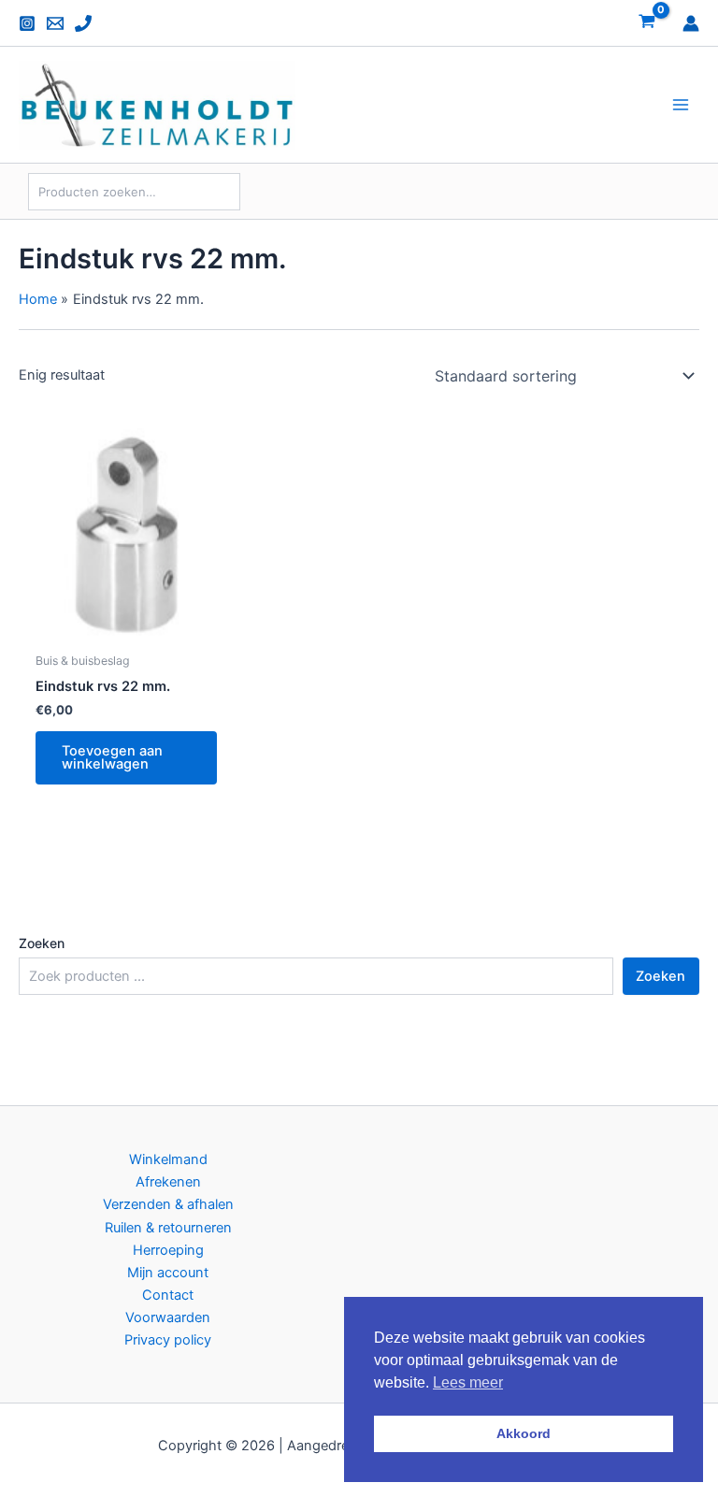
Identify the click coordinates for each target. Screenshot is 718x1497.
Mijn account (167, 1272)
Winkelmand (168, 1159)
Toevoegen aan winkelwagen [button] (112, 757)
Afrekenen (168, 1181)
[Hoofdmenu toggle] (680, 104)
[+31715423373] (83, 23)
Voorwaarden (167, 1317)
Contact (168, 1295)
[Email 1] (55, 23)
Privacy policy (167, 1339)
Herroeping (168, 1250)
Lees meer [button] (468, 1382)
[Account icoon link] (690, 23)
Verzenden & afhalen (168, 1204)
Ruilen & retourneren (168, 1227)
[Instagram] (27, 23)
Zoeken (42, 943)
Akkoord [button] (523, 1433)
